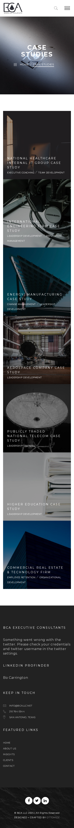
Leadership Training (21, 446)
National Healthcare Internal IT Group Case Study (37, 142)
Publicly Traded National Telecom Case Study (37, 417)
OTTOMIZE (53, 817)
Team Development (51, 172)
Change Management (21, 304)
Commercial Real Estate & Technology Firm (37, 551)
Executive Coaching (20, 172)
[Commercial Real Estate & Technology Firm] (37, 575)
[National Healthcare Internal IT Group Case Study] (37, 166)
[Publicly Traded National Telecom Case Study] (37, 436)
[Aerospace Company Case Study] (37, 366)
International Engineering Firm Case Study (37, 210)
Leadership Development (27, 220)
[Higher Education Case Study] (37, 502)
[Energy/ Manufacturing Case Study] (37, 300)
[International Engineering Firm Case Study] (37, 234)
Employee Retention (24, 561)
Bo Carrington (15, 678)
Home (24, 64)
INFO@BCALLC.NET (20, 705)
